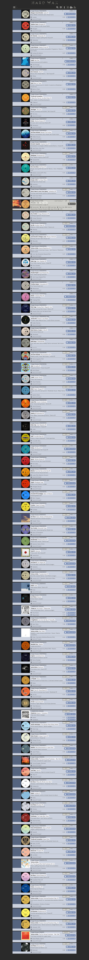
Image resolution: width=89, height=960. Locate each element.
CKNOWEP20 (42, 699)
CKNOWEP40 (42, 400)
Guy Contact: (34, 213)
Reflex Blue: (34, 341)
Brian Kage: (34, 307)
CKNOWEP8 (42, 873)
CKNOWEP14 (42, 722)
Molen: (32, 121)
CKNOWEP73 (42, 33)
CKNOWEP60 (43, 212)
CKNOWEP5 (42, 896)
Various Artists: (35, 248)
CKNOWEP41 (42, 387)
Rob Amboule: (34, 71)
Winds (53, 209)
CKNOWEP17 (42, 745)
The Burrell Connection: (37, 96)
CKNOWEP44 (42, 423)
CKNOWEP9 (42, 825)
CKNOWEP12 (42, 803)
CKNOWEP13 (42, 814)
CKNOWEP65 (42, 130)
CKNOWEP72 (42, 22)
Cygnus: (33, 655)
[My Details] (71, 7)
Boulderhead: (34, 539)
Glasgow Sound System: (37, 13)
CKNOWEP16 (42, 768)
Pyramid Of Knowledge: (37, 493)
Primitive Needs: (35, 284)
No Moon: (33, 516)
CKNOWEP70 (42, 81)
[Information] (64, 7)
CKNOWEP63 (42, 153)
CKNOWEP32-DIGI (44, 480)
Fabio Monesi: (34, 736)
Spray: (32, 459)
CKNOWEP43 (42, 411)
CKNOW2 (41, 757)
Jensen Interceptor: (36, 724)
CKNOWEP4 (42, 909)
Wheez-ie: (33, 608)
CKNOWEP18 (42, 734)
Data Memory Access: (36, 330)
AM (60, 209)
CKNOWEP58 (42, 246)
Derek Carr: (34, 850)
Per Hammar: (34, 35)
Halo (61, 207)
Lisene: (32, 377)
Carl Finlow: (34, 597)
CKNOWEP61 (42, 165)
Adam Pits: (33, 402)
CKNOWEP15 (42, 780)
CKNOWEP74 (42, 11)
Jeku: (32, 366)
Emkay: (33, 447)
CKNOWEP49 (42, 352)
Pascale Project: (35, 272)
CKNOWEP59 (42, 234)
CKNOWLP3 (42, 514)
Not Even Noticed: (35, 132)
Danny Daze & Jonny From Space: (39, 191)
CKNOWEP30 (42, 537)
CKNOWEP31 (42, 526)
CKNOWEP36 (42, 469)
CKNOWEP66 (43, 107)
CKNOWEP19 (42, 688)
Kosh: (32, 83)
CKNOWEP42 (42, 434)
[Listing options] (61, 7)
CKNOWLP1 (42, 791)
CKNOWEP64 (42, 142)
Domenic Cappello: (35, 144)
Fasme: (32, 295)
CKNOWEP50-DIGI (44, 316)
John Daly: (33, 770)
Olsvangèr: (33, 109)
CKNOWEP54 (42, 282)
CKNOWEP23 (42, 654)
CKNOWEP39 (42, 457)
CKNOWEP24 (42, 595)
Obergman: (34, 155)
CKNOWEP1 (42, 943)
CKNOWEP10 (42, 848)
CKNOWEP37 (42, 446)
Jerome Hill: (34, 318)
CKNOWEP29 (42, 549)
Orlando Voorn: (35, 24)
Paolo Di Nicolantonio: (36, 827)
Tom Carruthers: (35, 166)
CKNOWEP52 (42, 293)
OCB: (32, 436)
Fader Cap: (33, 261)
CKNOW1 (41, 932)
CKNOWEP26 (42, 642)
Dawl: (32, 389)
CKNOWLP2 (42, 583)
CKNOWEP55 (42, 270)
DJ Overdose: (34, 911)
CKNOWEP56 (42, 223)
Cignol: (32, 482)
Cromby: (33, 505)
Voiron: (33, 887)
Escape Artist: (34, 180)
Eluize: (32, 585)
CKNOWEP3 (42, 921)
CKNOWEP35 (42, 491)
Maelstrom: (34, 713)
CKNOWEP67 (42, 119)
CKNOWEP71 (42, 45)
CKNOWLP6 (42, 58)
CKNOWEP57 (42, 259)
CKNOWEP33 (42, 503)
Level (44, 207)
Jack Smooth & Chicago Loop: (38, 236)
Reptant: (33, 747)
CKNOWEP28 (42, 560)
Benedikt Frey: (34, 644)
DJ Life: (33, 225)
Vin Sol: (33, 701)
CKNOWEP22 (42, 665)
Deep (53, 207)
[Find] (57, 7)
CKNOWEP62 (42, 189)
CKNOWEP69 (43, 94)
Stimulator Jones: (35, 202)
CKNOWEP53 (42, 305)
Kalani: (32, 60)
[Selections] (14, 7)
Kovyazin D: (34, 562)
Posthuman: (34, 816)
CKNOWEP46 (42, 364)
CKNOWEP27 (42, 572)
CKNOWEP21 (42, 676)
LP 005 (41, 201)
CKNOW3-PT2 (43, 860)
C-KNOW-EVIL (35, 606)
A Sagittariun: (34, 619)
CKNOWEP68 (42, 69)
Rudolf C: (33, 551)
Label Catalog (58, 201)
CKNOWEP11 (42, 837)
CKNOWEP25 (42, 618)
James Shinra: (34, 667)
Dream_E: (33, 413)
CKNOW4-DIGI (43, 629)
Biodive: (33, 470)
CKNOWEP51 (42, 328)
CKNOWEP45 (42, 375)
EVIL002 (41, 711)
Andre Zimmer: (35, 47)
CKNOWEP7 (42, 885)
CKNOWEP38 (42, 178)
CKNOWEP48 (42, 339)
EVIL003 (41, 606)
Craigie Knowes (35, 11)
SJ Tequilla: (33, 678)
